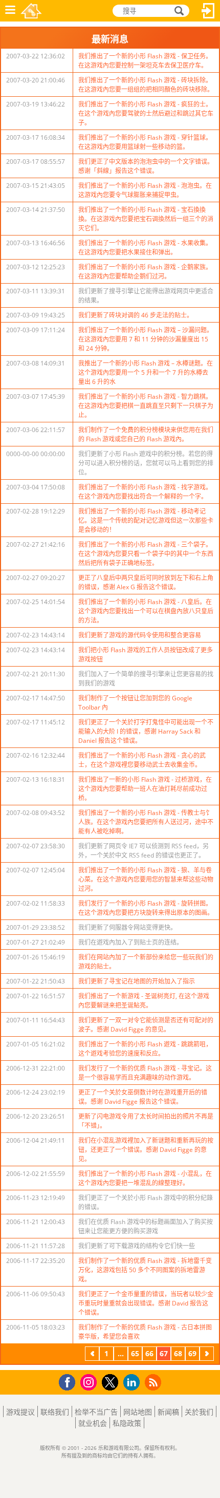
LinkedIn (133, 1382)
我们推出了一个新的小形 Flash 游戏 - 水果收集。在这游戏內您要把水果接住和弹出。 (145, 247)
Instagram (90, 1381)
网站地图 (137, 1412)
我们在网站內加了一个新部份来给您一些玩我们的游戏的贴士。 (145, 962)
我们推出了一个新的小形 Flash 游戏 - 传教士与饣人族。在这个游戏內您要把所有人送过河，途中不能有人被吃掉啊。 (145, 822)
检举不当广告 (96, 1412)
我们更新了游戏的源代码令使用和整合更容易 (139, 635)
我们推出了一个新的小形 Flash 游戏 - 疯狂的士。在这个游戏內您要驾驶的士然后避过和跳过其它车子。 (145, 113)
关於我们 (199, 1412)
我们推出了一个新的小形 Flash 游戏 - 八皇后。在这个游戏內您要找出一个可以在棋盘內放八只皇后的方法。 (145, 611)
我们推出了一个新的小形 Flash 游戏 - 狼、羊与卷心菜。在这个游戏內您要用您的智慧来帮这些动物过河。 (145, 879)
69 (192, 1353)
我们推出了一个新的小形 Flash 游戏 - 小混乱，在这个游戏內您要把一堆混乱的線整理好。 (145, 1178)
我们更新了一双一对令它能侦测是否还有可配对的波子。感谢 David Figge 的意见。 (145, 1025)
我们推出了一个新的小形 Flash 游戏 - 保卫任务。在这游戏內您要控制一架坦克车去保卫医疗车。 (145, 61)
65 (135, 1353)
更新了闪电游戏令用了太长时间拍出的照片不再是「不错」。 (145, 1121)
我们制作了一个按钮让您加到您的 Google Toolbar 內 (135, 703)
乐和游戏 (31, 10)
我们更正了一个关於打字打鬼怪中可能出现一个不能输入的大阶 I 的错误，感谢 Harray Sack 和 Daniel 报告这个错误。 (145, 731)
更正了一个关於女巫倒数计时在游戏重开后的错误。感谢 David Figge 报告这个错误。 (142, 1097)
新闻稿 (168, 1412)
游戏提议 (20, 1412)
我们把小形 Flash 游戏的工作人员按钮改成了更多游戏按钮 (145, 655)
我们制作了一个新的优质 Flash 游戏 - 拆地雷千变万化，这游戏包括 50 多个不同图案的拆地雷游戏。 (145, 1269)
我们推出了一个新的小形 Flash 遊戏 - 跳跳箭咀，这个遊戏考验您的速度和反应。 (145, 1049)
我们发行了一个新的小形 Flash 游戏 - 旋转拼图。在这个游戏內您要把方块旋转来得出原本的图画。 (145, 908)
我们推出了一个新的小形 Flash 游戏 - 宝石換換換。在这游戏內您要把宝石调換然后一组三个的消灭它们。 (145, 218)
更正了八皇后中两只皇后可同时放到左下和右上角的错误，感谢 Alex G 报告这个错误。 (145, 582)
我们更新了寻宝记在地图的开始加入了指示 (136, 981)
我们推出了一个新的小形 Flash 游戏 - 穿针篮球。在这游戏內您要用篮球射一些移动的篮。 (145, 142)
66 (149, 1353)
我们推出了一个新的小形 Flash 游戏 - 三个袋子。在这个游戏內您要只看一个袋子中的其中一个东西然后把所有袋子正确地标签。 (145, 553)
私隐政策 (127, 1423)
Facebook (69, 1381)
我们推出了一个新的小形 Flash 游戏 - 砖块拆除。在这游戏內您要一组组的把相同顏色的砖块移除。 (145, 85)
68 (178, 1353)
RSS (154, 1382)
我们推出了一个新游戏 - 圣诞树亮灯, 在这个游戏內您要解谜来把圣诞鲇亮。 (143, 1001)
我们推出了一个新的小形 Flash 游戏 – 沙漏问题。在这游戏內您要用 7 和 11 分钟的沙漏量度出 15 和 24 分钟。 (145, 339)
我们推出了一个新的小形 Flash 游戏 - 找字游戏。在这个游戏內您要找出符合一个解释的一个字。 (145, 492)
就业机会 (92, 1423)
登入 (208, 10)
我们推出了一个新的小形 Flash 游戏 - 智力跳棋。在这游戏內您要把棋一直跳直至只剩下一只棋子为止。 (145, 405)
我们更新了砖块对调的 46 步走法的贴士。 (135, 315)
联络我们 (54, 1412)
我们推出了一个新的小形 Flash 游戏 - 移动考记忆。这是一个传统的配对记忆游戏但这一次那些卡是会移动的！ (145, 520)
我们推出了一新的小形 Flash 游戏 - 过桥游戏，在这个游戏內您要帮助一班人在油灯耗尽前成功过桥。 (145, 788)
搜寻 (177, 11)
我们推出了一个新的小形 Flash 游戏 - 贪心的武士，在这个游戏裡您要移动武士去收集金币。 (142, 760)
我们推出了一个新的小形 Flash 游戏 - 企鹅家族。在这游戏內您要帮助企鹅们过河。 (145, 272)
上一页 (92, 1355)
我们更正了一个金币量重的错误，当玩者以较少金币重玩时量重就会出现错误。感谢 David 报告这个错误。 (145, 1303)
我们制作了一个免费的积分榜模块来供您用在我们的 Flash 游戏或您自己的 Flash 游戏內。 (145, 434)
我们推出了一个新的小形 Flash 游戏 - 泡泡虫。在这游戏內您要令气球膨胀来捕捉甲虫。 (145, 190)
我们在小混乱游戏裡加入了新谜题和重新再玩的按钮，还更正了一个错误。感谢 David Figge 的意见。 (145, 1149)
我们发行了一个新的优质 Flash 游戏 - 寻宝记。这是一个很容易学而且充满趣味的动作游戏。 (145, 1073)
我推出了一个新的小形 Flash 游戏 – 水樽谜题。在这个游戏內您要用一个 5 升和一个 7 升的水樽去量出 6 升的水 (145, 372)
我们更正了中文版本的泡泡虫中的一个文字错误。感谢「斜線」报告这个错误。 (145, 166)
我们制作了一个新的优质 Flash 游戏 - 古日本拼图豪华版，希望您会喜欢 (145, 1332)
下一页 (206, 1355)
